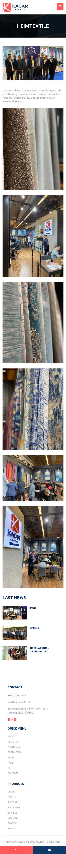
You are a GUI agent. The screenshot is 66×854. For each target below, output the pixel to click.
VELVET (12, 791)
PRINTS (11, 797)
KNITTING (13, 802)
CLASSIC (12, 823)
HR (9, 768)
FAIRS (10, 762)
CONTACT (13, 773)
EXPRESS (12, 812)
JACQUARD (14, 807)
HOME (11, 736)
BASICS (11, 828)
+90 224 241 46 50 (17, 695)
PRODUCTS (14, 747)
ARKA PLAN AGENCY (16, 841)
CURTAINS (13, 818)
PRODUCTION (15, 752)
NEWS (11, 757)
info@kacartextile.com (19, 702)
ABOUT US (13, 741)
